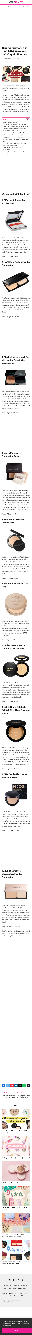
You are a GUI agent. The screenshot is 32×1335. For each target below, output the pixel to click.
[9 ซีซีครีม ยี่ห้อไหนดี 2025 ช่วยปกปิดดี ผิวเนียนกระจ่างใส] (16, 1196)
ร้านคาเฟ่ (21, 1293)
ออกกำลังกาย (19, 1291)
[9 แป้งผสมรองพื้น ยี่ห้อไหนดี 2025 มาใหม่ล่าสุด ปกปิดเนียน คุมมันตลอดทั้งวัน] (16, 1250)
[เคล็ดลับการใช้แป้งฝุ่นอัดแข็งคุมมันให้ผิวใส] (16, 1171)
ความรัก (10, 1296)
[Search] (29, 2)
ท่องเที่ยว (11, 1293)
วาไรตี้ (26, 1293)
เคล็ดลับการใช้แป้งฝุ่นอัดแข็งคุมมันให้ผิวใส (14, 1183)
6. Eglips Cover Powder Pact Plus (13, 137)
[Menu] (3, 2)
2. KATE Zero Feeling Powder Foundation (15, 127)
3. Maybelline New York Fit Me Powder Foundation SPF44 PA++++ (14, 130)
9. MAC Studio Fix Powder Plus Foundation (12, 149)
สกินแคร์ (6, 1286)
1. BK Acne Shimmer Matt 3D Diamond (14, 124)
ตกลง (16, 1331)
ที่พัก (16, 1293)
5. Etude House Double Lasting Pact (14, 135)
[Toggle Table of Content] (27, 119)
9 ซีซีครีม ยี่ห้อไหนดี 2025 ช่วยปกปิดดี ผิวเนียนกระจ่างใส (15, 1209)
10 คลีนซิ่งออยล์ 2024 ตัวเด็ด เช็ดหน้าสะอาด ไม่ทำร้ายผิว (23, 1097)
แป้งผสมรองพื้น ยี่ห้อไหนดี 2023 (11, 122)
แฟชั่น (14, 1288)
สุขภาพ (5, 1291)
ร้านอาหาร (4, 1293)
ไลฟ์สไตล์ (22, 1296)
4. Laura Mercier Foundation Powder (14, 133)
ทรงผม (9, 1288)
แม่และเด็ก (16, 1286)
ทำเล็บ (24, 1288)
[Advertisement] (16, 27)
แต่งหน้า (20, 1288)
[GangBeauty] (16, 2)
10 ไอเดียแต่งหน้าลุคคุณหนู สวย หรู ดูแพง (9, 1096)
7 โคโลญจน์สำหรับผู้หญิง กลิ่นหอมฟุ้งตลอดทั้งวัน (16, 1158)
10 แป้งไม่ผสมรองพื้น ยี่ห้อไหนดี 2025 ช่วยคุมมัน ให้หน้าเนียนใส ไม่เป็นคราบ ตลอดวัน (16, 1236)
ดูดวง (24, 1291)
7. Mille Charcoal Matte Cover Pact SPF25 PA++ (15, 140)
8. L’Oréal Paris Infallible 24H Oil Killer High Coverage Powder (14, 144)
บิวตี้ (5, 1288)
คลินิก (10, 1286)
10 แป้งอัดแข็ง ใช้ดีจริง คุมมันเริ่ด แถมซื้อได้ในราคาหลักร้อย (15, 1132)
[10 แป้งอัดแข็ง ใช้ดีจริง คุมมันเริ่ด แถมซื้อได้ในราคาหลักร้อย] (16, 1119)
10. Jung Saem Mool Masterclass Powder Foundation (15, 153)
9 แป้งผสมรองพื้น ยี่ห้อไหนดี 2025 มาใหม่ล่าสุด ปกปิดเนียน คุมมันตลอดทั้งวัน (15, 1263)
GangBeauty (8, 59)
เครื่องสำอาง (24, 1286)
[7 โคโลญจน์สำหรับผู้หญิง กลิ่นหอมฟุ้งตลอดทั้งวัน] (16, 1146)
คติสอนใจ (15, 1296)
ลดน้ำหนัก (11, 1291)
